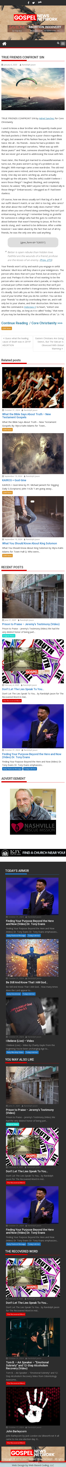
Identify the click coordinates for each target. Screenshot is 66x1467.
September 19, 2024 (13, 476)
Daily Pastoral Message (12, 769)
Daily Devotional (13, 994)
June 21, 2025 (10, 620)
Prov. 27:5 (46, 260)
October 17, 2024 (16, 1427)
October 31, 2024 (12, 410)
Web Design (18, 1465)
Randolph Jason (29, 64)
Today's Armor (30, 769)
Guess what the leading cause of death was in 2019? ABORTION (16, 342)
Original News (8, 636)
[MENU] (63, 43)
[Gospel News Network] (4, 43)
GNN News (6, 328)
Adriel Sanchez (46, 118)
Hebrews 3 (30, 306)
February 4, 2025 (11, 685)
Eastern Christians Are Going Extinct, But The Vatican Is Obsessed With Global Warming (49, 343)
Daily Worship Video (15, 1052)
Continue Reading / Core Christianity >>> (31, 323)
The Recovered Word (12, 700)
